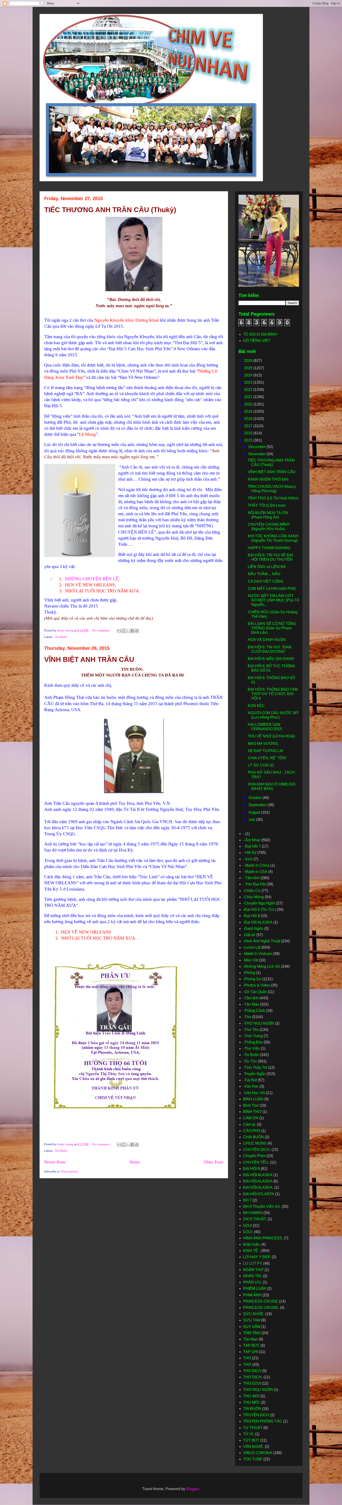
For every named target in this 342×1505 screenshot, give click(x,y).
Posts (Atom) (69, 1171)
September (258, 805)
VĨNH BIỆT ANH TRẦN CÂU (89, 659)
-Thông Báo (253, 1042)
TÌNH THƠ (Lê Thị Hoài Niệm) (273, 498)
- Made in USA (255, 872)
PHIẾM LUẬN (254, 1288)
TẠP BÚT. (251, 1345)
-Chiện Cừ (252, 891)
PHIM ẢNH (252, 1295)
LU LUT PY (252, 1263)
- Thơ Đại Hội (254, 884)
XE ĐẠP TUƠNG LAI (265, 751)
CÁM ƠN (250, 1118)
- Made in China (256, 865)
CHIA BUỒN (253, 1137)
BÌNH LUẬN (253, 1099)
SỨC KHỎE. (253, 1314)
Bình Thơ (251, 1105)
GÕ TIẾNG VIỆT (256, 341)
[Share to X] (128, 630)
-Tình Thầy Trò (255, 1067)
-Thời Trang (253, 1036)
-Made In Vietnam (257, 954)
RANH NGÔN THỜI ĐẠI (268, 479)
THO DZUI (252, 1383)
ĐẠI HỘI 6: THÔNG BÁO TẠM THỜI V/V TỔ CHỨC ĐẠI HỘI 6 (273, 693)
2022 (248, 390)
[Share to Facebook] (132, 630)
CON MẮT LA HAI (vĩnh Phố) (271, 589)
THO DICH (252, 1371)
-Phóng (249, 973)
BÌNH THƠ (252, 1112)
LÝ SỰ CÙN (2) (261, 765)
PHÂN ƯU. (252, 1282)
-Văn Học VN (254, 1093)
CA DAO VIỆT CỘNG (265, 581)
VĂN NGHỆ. (253, 1447)
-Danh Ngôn (253, 929)
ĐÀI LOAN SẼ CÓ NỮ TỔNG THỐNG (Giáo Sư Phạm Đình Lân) (272, 628)
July (252, 820)
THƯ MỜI (251, 1396)
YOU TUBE (252, 1459)
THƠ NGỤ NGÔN (258, 1390)
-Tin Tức (250, 1061)
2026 (248, 361)
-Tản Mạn (251, 1004)
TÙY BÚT (251, 1440)
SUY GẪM (251, 1327)
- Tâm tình (251, 878)
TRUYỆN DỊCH (256, 1415)
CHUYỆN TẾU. (256, 1162)
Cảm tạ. (249, 1124)
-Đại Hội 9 (251, 916)
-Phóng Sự (252, 979)
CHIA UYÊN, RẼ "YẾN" (267, 758)
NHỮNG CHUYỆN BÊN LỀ (91, 578)
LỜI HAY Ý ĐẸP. (257, 1257)
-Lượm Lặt (252, 947)
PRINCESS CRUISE (260, 1301)
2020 (248, 404)
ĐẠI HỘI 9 (251, 1169)
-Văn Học (251, 1086)
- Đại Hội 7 (252, 846)
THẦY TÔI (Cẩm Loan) (266, 505)
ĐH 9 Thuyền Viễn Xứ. (262, 1206)
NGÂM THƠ (253, 1270)
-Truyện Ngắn (254, 1074)
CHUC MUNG (255, 1143)
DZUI (247, 1226)
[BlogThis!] (123, 630)
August (254, 812)
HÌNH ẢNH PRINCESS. (263, 1238)
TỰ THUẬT (252, 1428)
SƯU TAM (251, 1320)
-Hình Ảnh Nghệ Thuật (261, 941)
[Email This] (119, 630)
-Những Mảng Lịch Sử (261, 966)
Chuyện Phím (254, 1156)
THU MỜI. (251, 1402)
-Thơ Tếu (251, 1030)
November (257, 454)
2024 (248, 375)
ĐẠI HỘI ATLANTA (258, 1194)
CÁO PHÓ (251, 1131)
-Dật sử (249, 935)
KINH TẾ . (251, 1251)
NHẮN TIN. (252, 1276)
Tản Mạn (250, 1339)
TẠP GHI (250, 1352)
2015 (248, 440)
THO (247, 1358)
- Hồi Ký (249, 853)
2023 (248, 382)
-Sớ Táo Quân (255, 992)
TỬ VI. (248, 1434)
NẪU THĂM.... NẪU (264, 574)
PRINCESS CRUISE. (261, 1308)
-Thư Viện (251, 1048)
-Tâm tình (251, 998)
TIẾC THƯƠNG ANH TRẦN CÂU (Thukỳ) (110, 210)
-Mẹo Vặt (250, 960)
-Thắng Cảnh (254, 1011)
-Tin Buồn (60, 637)
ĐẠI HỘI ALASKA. (258, 1187)
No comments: (101, 630)
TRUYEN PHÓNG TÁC (262, 1421)
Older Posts (213, 1162)
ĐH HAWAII (252, 1213)
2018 (248, 419)
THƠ (247, 1364)
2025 (248, 368)
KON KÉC (256, 706)
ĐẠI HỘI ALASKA (257, 1181)
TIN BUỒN (252, 1409)
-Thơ (247, 1017)
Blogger (192, 1489)
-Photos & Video (256, 985)
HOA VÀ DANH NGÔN (267, 640)
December (257, 447)
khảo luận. (251, 1244)
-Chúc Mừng (253, 897)
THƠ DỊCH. (253, 1377)
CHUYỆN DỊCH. (257, 1150)
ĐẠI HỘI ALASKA (257, 1175)
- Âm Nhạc (252, 840)
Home (135, 1162)
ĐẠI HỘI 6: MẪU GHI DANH (271, 659)
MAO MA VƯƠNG (263, 744)
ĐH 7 (247, 1200)
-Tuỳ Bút (250, 1080)
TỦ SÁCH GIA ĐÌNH (260, 334)
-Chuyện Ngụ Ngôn (259, 903)
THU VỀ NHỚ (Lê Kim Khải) (271, 736)
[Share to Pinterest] (136, 630)
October (255, 798)
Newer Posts (54, 1162)
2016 (248, 433)
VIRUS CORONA (257, 1453)
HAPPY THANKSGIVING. (269, 548)
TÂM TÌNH (252, 1333)
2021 (248, 397)
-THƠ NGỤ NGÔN (258, 1023)
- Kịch (248, 859)
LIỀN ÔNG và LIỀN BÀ (267, 567)
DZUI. (248, 1232)
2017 (248, 426)
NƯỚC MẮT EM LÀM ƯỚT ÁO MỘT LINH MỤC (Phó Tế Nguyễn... (273, 600)
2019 (248, 411)
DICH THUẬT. (255, 1219)
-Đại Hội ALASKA (257, 922)
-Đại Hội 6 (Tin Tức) (259, 909)
